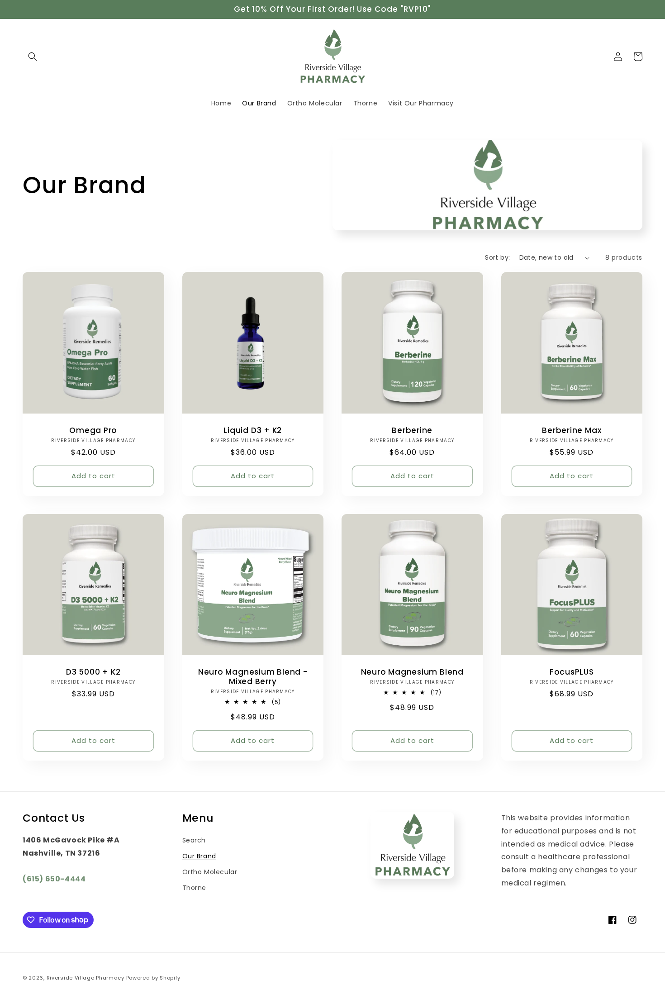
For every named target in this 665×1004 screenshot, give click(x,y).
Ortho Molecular (210, 871)
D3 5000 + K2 (93, 672)
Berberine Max (571, 430)
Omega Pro (93, 430)
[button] (33, 57)
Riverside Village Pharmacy (85, 977)
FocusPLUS (572, 672)
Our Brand (199, 856)
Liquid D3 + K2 (252, 430)
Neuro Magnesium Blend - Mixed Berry (253, 676)
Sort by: (497, 257)
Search (194, 840)
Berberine (412, 430)
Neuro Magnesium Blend (412, 672)
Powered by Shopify (153, 977)
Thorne (194, 887)
